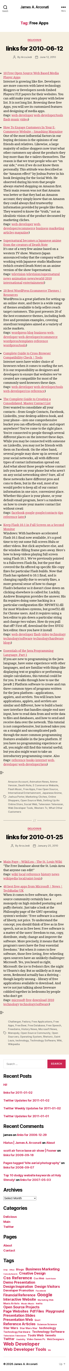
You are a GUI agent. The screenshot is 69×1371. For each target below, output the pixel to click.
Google (44, 1294)
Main (6, 1221)
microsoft (18, 1000)
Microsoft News (47, 1029)
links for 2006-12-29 (32, 1135)
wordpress (19, 333)
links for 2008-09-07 (18, 1167)
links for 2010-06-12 (34, 48)
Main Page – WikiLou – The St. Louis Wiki (32, 862)
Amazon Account (18, 781)
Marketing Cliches (36, 796)
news (7, 279)
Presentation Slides (19, 1315)
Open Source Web (31, 800)
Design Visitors (47, 1286)
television (19, 274)
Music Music (27, 1303)
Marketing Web (46, 1300)
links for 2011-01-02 (17, 1092)
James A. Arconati (34, 7)
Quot (37, 1320)
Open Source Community (35, 1033)
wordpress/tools (14, 345)
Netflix (39, 1303)
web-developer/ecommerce (38, 337)
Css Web (39, 1278)
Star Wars (10, 1328)
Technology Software (42, 1040)
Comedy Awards (10, 1274)
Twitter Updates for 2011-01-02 (26, 1100)
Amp (5, 1270)
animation (19, 279)
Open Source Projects (21, 1307)
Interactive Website (19, 1299)
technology (58, 634)
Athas (12, 1270)
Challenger (14, 1021)
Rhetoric (48, 1036)
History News (29, 1029)
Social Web (30, 804)
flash (6, 119)
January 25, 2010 (48, 845)
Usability (20, 1339)
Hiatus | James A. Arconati (22, 1142)
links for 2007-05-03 (35, 1180)
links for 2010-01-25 (34, 837)
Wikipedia (14, 1044)
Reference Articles (19, 1324)
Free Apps (29, 789)
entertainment (33, 283)
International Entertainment (24, 792)
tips (60, 513)
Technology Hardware (16, 1331)
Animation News (39, 781)
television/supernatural (43, 274)
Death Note (24, 785)
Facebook (41, 1290)
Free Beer (21, 1025)
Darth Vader (51, 1279)
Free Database (36, 1025)
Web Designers (55, 1339)
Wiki (59, 1040)
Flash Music (15, 789)
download (39, 1000)
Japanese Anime (52, 792)
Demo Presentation (19, 1282)
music (15, 119)
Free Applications (42, 1021)
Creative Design (32, 1273)
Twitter (8, 1226)
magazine (22, 233)
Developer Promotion (18, 1290)
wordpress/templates (18, 341)
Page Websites (15, 1311)
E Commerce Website (45, 785)
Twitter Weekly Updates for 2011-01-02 (32, 1108)
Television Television (50, 804)
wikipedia (10, 878)
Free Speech (53, 1025)
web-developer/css (16, 391)
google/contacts (46, 513)
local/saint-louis (30, 878)
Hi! (5, 1084)
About (50, 1142)
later (21, 517)
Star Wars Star (28, 1328)
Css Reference (17, 1277)
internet (41, 760)
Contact (9, 1250)
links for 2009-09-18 (18, 1155)
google (30, 513)
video (24, 119)
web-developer (22, 115)
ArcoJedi (26, 57)
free (29, 1000)
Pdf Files (37, 1311)
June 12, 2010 (48, 57)
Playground (55, 1311)
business (42, 228)
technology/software (17, 639)
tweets (50, 1335)
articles (8, 233)
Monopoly (13, 1033)
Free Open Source (47, 789)
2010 (48, 279)
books (30, 760)
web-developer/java (32, 764)
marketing (56, 228)
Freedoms (14, 1029)
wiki (15, 874)
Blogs (20, 1269)
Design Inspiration (18, 1286)
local (22, 874)
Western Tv (40, 807)
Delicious (35, 40)
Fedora (26, 1021)
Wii (49, 1350)
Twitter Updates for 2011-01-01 (26, 1116)
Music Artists (11, 1303)
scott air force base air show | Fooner (30, 1150)
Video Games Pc (36, 1339)
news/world (35, 279)
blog (30, 333)
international (12, 283)
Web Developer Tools (20, 807)
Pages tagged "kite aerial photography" (31, 1163)
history (46, 874)
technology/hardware (48, 639)
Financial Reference (19, 1295)
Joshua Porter (16, 796)
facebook (18, 513)
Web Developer (21, 1344)
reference (41, 341)
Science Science (47, 1324)
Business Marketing (43, 1269)
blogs (7, 643)
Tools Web (36, 1335)
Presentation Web (18, 1320)
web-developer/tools (48, 115)
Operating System (31, 1036)
